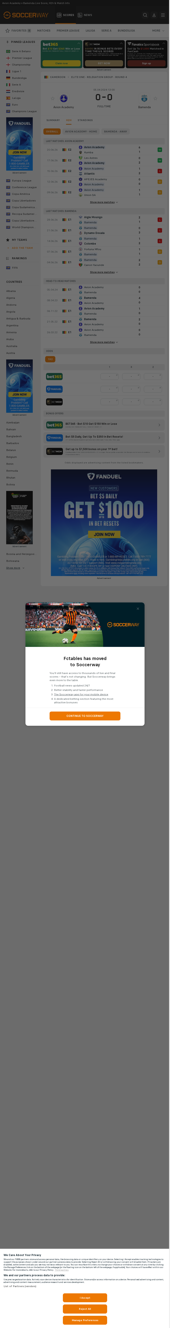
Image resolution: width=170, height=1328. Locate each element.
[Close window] (137, 608)
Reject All (85, 1308)
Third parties (62, 1270)
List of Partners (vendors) (20, 1286)
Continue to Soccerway (85, 716)
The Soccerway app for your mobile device (81, 694)
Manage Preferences (85, 1320)
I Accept (85, 1297)
